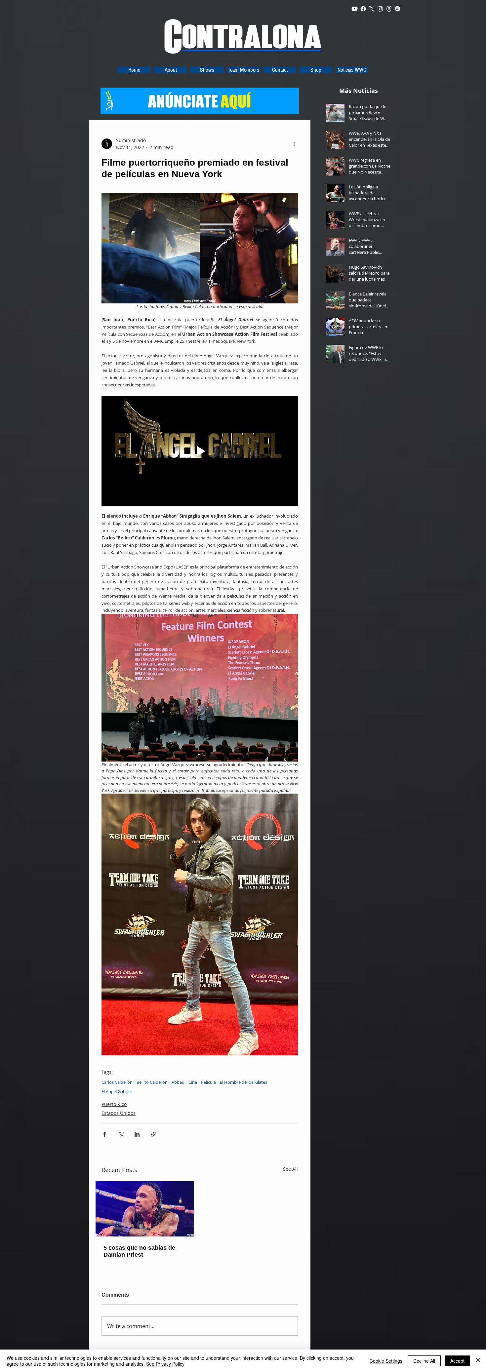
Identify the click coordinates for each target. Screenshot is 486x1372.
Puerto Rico (114, 1104)
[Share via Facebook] (104, 1134)
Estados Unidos (118, 1113)
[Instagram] (380, 8)
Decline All (424, 1360)
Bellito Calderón (152, 1082)
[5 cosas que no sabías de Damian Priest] (145, 1208)
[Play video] (199, 451)
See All (290, 1169)
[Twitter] (371, 8)
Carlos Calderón (117, 1082)
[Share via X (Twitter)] (121, 1134)
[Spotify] (397, 8)
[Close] (478, 1361)
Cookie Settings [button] (386, 1360)
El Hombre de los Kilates (243, 1082)
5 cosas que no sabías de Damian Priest (139, 1251)
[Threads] (388, 8)
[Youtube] (354, 8)
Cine (192, 1082)
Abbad (178, 1082)
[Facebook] (363, 8)
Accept (457, 1360)
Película (208, 1082)
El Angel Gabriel (116, 1091)
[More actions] (294, 144)
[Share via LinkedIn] (137, 1134)
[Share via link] (153, 1134)
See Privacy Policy (165, 1363)
